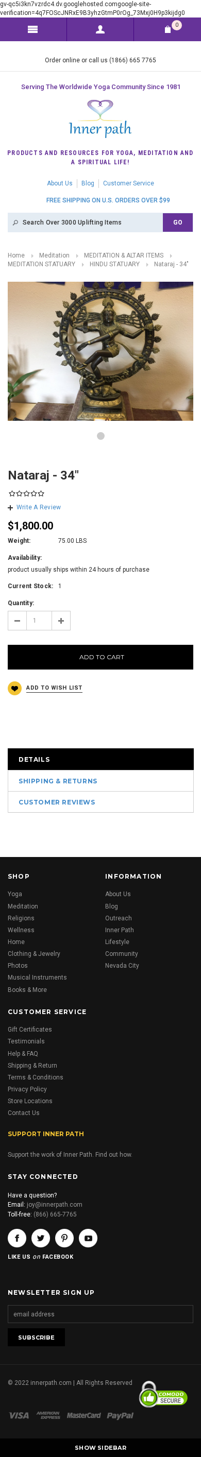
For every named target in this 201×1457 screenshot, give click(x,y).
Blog (87, 183)
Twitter (40, 1238)
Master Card (85, 1415)
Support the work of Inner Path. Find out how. (70, 1154)
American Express (49, 1415)
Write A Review (38, 507)
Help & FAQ (23, 1053)
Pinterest (64, 1238)
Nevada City (122, 965)
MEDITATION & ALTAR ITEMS (123, 255)
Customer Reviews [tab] (57, 802)
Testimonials (26, 1041)
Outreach (118, 918)
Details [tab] (34, 759)
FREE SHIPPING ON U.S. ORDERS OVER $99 (108, 200)
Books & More (27, 989)
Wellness (21, 930)
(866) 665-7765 (55, 1214)
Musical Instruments (37, 977)
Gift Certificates (30, 1029)
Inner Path (119, 930)
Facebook (17, 1238)
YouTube (88, 1238)
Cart (176, 25)
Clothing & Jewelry (34, 953)
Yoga (15, 894)
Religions (21, 918)
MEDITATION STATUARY (41, 264)
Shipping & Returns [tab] (58, 781)
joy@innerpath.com (54, 1204)
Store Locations (30, 1101)
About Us (60, 183)
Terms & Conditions (35, 1077)
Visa (20, 1415)
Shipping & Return (32, 1065)
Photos (18, 965)
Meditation (54, 255)
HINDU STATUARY (115, 264)
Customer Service (128, 183)
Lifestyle (117, 942)
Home (16, 255)
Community (121, 953)
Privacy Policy (27, 1089)
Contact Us (24, 1113)
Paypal (121, 1415)
